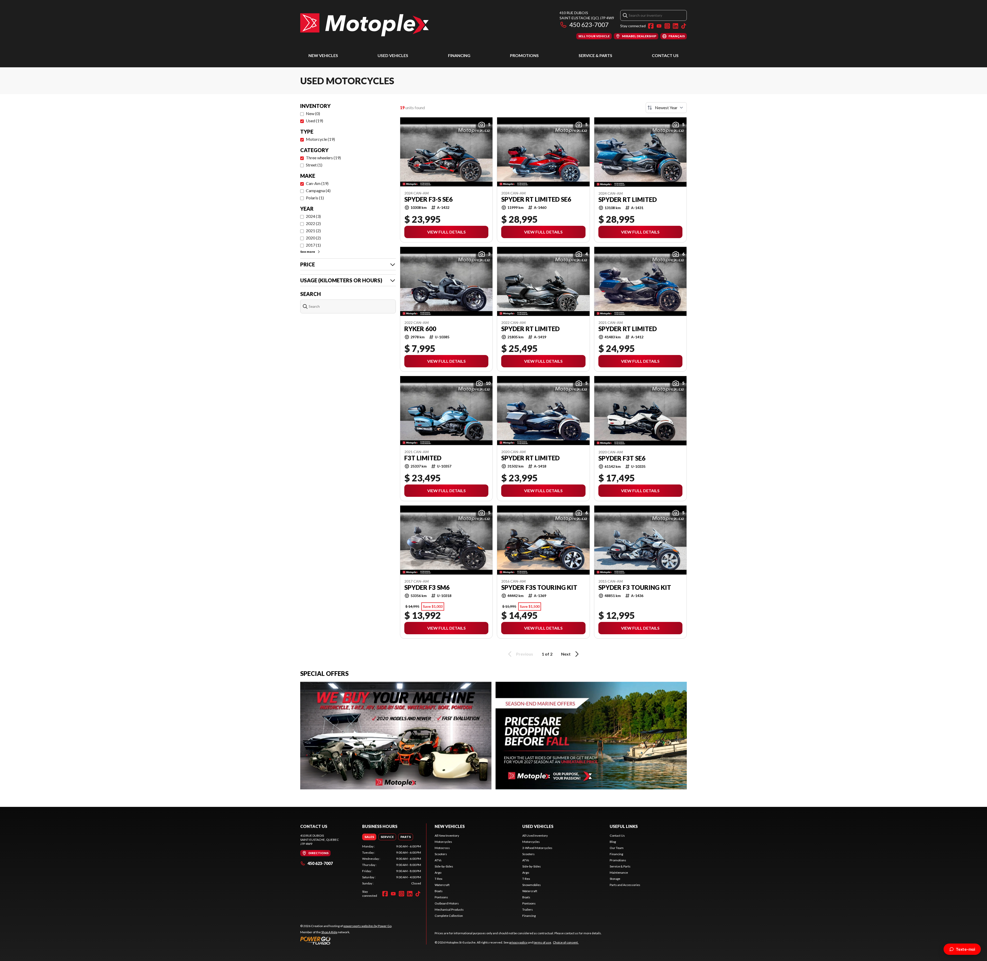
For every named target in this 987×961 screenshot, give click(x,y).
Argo (438, 872)
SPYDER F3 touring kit (634, 587)
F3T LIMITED (422, 458)
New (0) (313, 113)
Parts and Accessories (625, 885)
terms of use (542, 942)
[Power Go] (346, 940)
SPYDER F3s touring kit (539, 587)
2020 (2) (313, 237)
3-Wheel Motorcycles (537, 848)
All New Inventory (447, 835)
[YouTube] (659, 26)
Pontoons (441, 897)
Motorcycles (443, 842)
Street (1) (314, 164)
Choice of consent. (566, 942)
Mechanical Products (449, 909)
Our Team (617, 848)
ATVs (438, 860)
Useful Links (624, 826)
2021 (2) (313, 230)
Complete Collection (449, 916)
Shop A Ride (329, 932)
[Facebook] (651, 26)
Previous (524, 653)
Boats (439, 891)
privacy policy (518, 942)
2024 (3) (313, 216)
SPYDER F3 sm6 (427, 587)
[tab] (369, 837)
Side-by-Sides (444, 866)
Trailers (527, 909)
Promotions (524, 55)
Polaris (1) (315, 197)
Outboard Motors (447, 903)
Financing (459, 55)
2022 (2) (313, 223)
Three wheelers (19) (323, 157)
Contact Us (665, 55)
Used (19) (314, 120)
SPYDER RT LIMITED (627, 199)
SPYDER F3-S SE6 (428, 199)
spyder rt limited (530, 328)
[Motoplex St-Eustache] (364, 24)
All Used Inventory (535, 835)
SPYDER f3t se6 (621, 458)
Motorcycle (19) (320, 139)
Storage (615, 879)
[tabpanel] (391, 864)
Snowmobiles (531, 885)
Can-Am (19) (317, 183)
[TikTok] (684, 26)
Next (566, 653)
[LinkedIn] (675, 26)
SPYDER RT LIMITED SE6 (536, 199)
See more (307, 252)
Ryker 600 (420, 328)
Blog (613, 842)
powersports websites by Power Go (367, 926)
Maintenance (619, 872)
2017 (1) (313, 244)
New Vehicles (323, 55)
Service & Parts (595, 55)
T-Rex (438, 879)
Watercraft (442, 885)
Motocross (442, 848)
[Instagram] (667, 26)
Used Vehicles (393, 55)
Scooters (441, 854)
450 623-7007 (589, 24)
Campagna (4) (318, 190)
